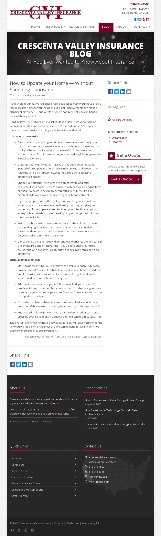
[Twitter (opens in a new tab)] (139, 19)
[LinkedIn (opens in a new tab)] (24, 364)
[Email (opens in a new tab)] (30, 364)
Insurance (54, 26)
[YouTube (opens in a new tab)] (147, 19)
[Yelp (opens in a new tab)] (143, 19)
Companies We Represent (27, 489)
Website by (90, 523)
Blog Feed (118, 107)
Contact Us (17, 464)
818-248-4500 (96, 466)
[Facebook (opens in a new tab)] (135, 19)
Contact (141, 26)
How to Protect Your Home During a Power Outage (114, 402)
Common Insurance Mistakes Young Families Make (115, 426)
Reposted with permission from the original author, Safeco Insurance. (63, 336)
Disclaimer (72, 523)
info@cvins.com (98, 476)
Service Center (20, 471)
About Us (16, 458)
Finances (117, 142)
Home (35, 26)
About (122, 26)
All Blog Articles (122, 119)
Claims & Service (82, 26)
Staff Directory (19, 496)
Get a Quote (121, 179)
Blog (106, 26)
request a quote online (53, 409)
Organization (119, 137)
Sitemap (47, 421)
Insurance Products (23, 477)
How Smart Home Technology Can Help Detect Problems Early (112, 414)
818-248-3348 (96, 471)
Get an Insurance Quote (25, 483)
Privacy (58, 523)
